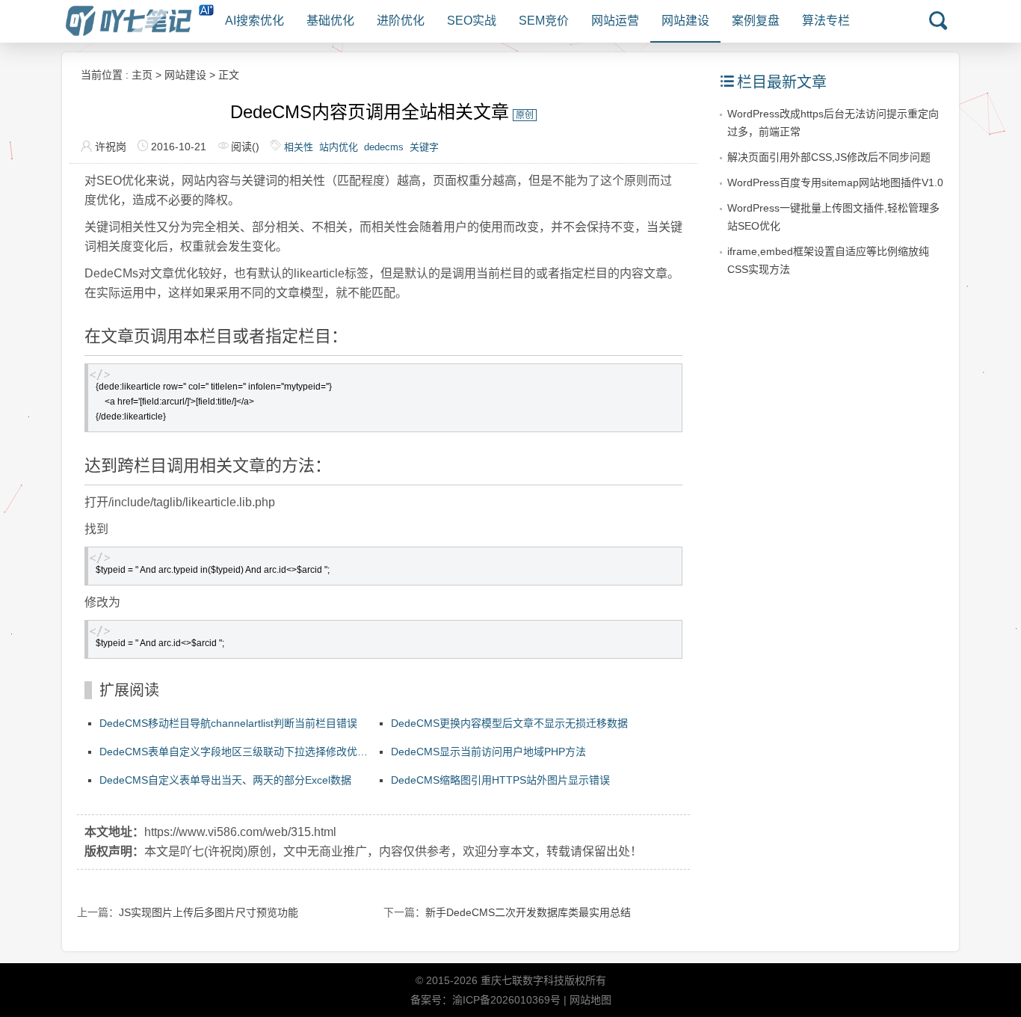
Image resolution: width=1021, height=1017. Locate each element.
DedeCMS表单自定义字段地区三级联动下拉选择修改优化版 (233, 753)
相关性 (298, 147)
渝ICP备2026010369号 (506, 1000)
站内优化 (338, 147)
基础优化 (330, 20)
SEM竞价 (544, 20)
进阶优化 (401, 20)
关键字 (424, 147)
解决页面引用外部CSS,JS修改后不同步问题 (829, 157)
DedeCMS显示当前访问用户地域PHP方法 (488, 752)
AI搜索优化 (254, 20)
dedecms (384, 147)
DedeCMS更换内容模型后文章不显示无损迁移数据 (509, 723)
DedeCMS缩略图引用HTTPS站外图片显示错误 (500, 780)
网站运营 (615, 20)
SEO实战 (471, 20)
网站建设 (685, 20)
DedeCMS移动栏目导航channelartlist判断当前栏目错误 (228, 723)
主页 (142, 75)
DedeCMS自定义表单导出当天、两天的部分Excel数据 (225, 780)
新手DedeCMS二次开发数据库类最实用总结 (528, 912)
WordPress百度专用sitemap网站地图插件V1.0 (835, 182)
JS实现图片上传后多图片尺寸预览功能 (208, 912)
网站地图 (590, 1000)
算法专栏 (826, 20)
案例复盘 (756, 20)
